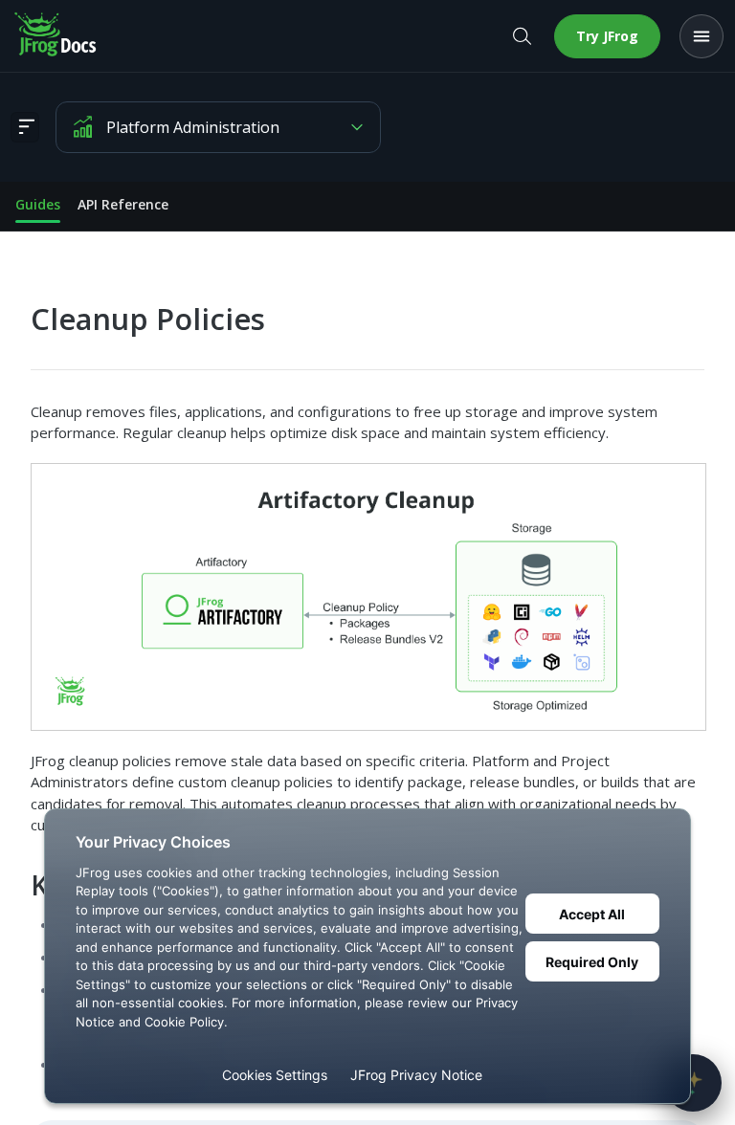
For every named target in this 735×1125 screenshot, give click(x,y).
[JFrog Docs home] (56, 36)
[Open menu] (701, 36)
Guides (37, 204)
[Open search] (521, 36)
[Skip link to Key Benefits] (18, 885)
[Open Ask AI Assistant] (693, 1083)
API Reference (123, 204)
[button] (367, 597)
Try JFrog (607, 36)
